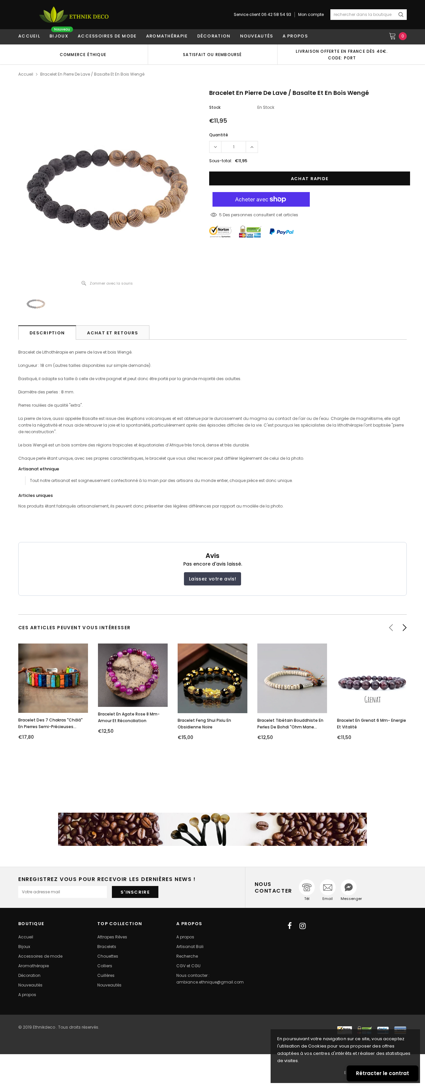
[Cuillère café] (212, 829)
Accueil (25, 74)
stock (214, 107)
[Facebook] (290, 925)
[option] (83, 54)
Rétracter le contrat (382, 1073)
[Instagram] (302, 925)
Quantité (218, 135)
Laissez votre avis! (212, 579)
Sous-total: (220, 161)
